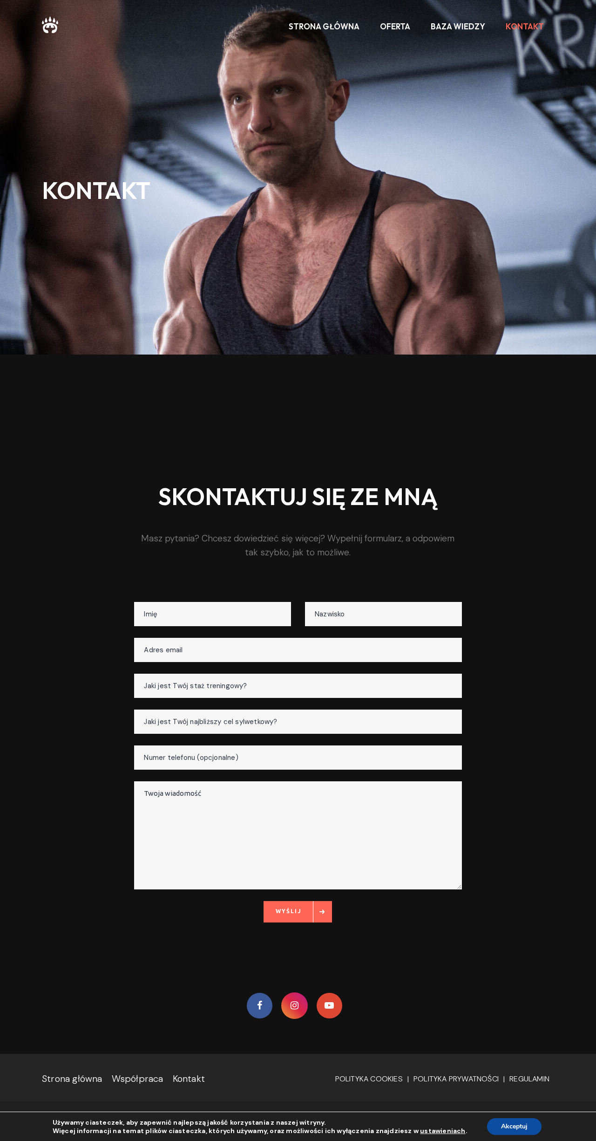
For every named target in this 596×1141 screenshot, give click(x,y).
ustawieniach (442, 1131)
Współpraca (137, 1079)
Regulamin (529, 1079)
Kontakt (189, 1079)
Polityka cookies (369, 1079)
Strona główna (72, 1079)
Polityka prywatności (456, 1079)
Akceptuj (514, 1126)
